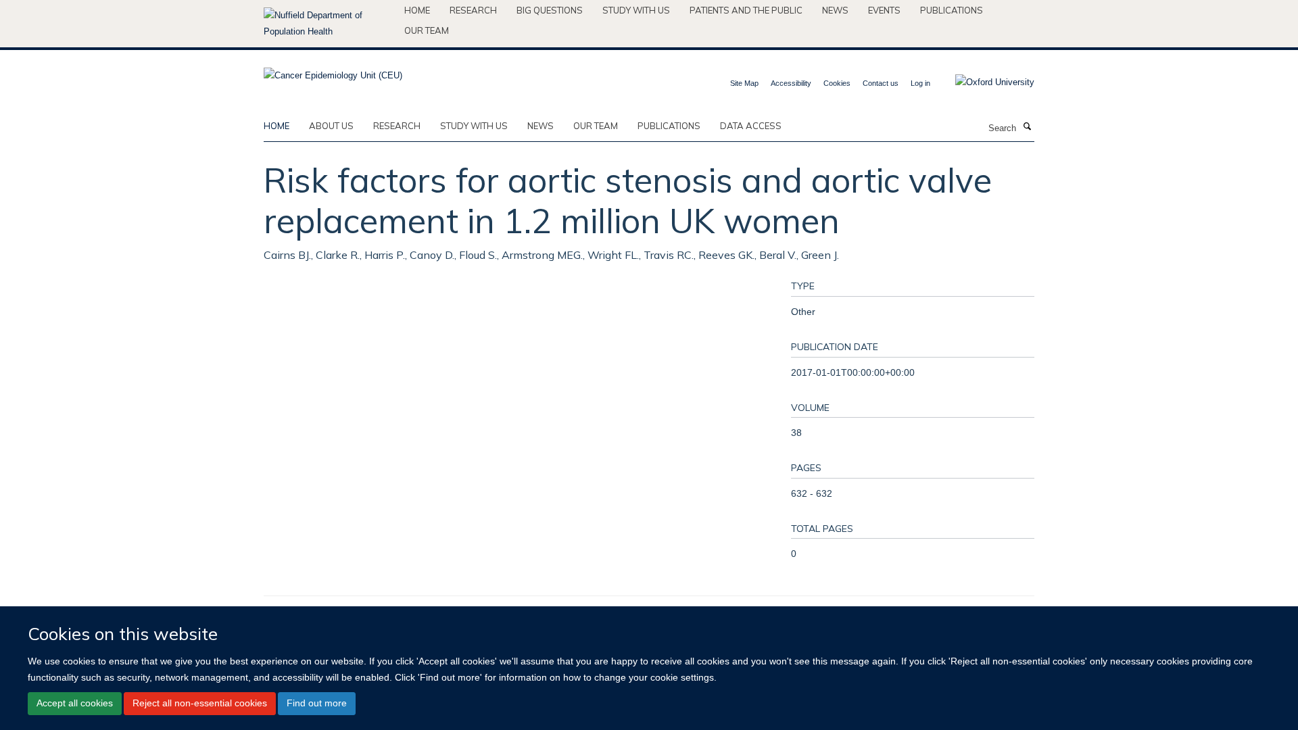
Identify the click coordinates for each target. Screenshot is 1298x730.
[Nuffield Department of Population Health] (329, 24)
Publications (951, 10)
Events (884, 10)
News (835, 10)
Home (417, 10)
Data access (751, 125)
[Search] (1026, 127)
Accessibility (791, 83)
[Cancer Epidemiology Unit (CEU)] (333, 71)
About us (331, 125)
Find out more (317, 703)
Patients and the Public (746, 10)
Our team (426, 30)
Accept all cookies (75, 703)
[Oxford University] (984, 82)
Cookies (836, 83)
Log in (920, 83)
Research (473, 10)
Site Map (744, 83)
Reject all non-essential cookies (200, 703)
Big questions (549, 10)
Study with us (636, 10)
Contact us (880, 83)
